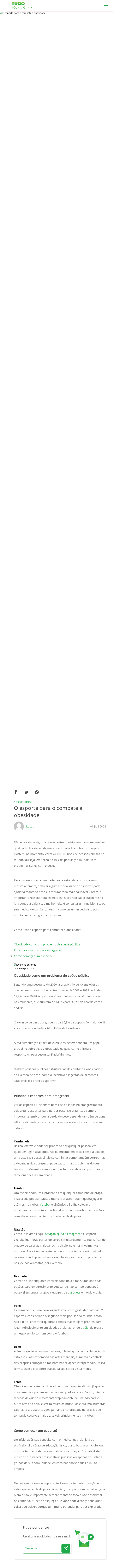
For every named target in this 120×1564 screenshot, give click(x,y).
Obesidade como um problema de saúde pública (47, 944)
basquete (74, 1292)
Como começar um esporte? (33, 956)
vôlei (86, 1328)
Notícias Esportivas (23, 801)
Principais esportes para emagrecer (38, 950)
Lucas (30, 826)
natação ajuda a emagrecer (63, 1234)
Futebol (45, 1204)
